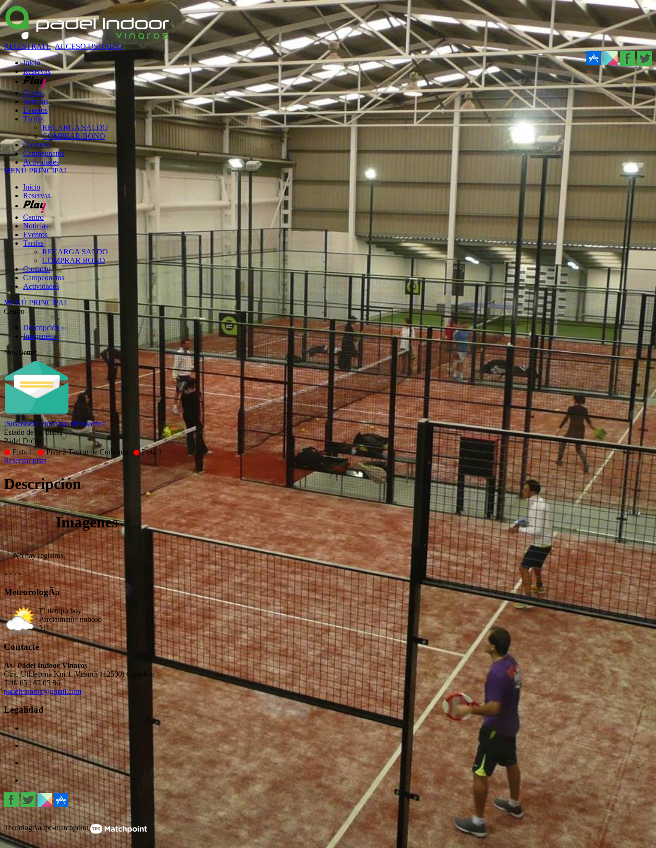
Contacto (36, 269)
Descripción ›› (44, 327)
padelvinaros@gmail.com (42, 691)
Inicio (31, 187)
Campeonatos (43, 278)
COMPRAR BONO (73, 260)
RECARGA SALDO (75, 252)
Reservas (36, 195)
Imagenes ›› (41, 336)
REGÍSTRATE (27, 46)
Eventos (35, 234)
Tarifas (33, 243)
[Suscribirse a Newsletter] (36, 417)
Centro (33, 217)
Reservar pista (25, 460)
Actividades (41, 286)
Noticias (35, 226)
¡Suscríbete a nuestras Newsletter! (55, 423)
